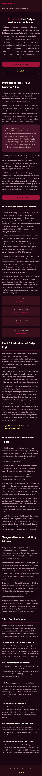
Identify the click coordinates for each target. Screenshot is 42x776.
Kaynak (11, 8)
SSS (28, 8)
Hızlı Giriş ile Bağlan (21, 197)
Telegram (23, 8)
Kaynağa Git (21, 71)
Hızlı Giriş (5, 8)
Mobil (17, 8)
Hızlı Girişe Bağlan (21, 64)
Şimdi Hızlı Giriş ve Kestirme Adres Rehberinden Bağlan (17, 427)
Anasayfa (21, 772)
